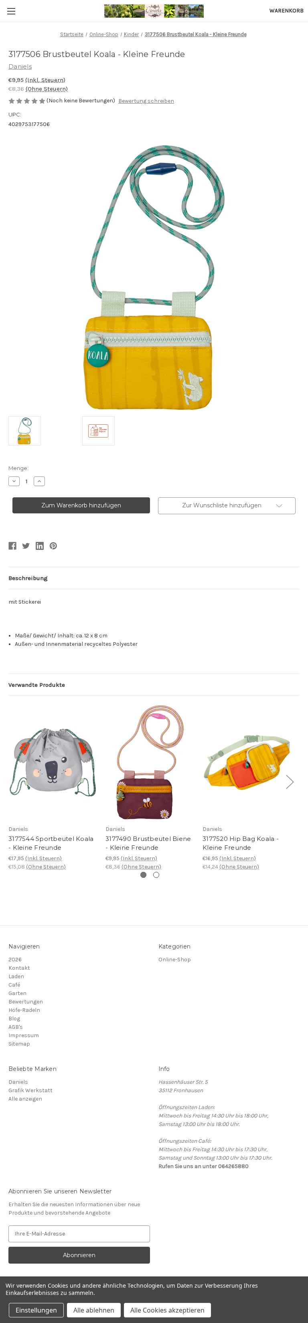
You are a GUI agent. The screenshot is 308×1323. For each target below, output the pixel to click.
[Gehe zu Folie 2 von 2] (156, 875)
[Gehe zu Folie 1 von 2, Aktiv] (143, 875)
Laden (16, 976)
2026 (15, 959)
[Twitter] (26, 546)
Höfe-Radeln (24, 1010)
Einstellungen (36, 1310)
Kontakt (19, 968)
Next (290, 781)
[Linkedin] (40, 546)
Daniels (18, 1082)
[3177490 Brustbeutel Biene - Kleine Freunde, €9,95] (150, 762)
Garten (17, 993)
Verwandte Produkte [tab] (36, 684)
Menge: (18, 468)
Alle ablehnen (93, 1310)
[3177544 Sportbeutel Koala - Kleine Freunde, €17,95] (53, 762)
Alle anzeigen (25, 1098)
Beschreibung (28, 578)
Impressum (23, 1035)
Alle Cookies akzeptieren (167, 1310)
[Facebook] (12, 546)
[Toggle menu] (11, 11)
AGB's (15, 1027)
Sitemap (19, 1043)
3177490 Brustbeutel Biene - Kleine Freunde (148, 843)
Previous (10, 781)
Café (14, 984)
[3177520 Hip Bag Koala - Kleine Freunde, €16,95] (247, 762)
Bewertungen (25, 1001)
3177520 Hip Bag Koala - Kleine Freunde (241, 843)
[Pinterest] (53, 546)
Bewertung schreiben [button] (146, 101)
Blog (14, 1018)
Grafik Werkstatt (30, 1090)
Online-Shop (174, 959)
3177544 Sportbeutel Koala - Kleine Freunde (50, 843)
